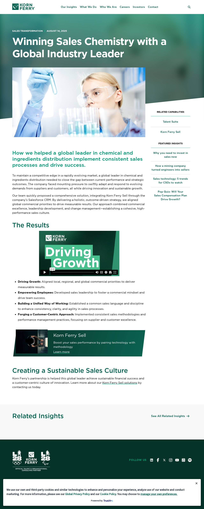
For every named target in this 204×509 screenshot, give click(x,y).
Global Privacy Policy (77, 494)
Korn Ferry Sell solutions (119, 382)
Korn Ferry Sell (170, 131)
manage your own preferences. (159, 494)
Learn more (61, 351)
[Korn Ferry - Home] (23, 7)
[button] (69, 7)
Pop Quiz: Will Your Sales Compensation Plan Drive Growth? (170, 195)
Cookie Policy (108, 494)
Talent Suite (170, 121)
